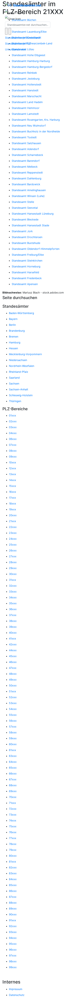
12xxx (12, 468)
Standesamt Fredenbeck (27, 278)
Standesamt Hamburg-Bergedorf (32, 66)
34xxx (13, 597)
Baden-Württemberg (21, 313)
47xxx (12, 667)
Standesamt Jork (22, 231)
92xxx (13, 926)
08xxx (13, 450)
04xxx (13, 433)
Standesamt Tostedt (24, 137)
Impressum (15, 989)
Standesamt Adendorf (25, 149)
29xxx (13, 568)
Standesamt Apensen (25, 284)
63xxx (13, 756)
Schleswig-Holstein (21, 395)
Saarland (14, 377)
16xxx (12, 491)
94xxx (13, 937)
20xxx (13, 515)
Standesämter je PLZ (18, 43)
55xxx (13, 714)
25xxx (13, 544)
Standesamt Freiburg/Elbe (28, 254)
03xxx (13, 427)
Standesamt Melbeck (25, 166)
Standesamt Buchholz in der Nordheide (36, 131)
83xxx (13, 873)
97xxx (12, 955)
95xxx (13, 943)
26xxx (13, 550)
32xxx (13, 585)
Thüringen (15, 401)
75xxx (12, 826)
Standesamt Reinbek (24, 72)
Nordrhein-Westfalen (21, 366)
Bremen (13, 336)
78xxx (12, 844)
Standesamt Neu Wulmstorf (29, 125)
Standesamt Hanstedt (25, 90)
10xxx (12, 462)
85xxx (13, 885)
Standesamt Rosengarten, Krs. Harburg (36, 119)
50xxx (13, 685)
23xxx (13, 532)
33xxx (13, 591)
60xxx (13, 744)
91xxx (12, 920)
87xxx (12, 896)
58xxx (13, 732)
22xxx (13, 527)
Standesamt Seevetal (25, 207)
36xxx (13, 609)
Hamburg (14, 342)
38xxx (13, 621)
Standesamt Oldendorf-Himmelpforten (35, 248)
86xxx (13, 891)
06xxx (13, 439)
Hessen (13, 348)
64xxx (13, 761)
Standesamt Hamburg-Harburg (31, 61)
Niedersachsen (18, 360)
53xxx (13, 703)
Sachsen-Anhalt (18, 389)
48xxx (13, 673)
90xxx (13, 914)
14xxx (12, 480)
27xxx (12, 556)
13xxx (12, 474)
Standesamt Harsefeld (25, 272)
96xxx (13, 949)
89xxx (13, 908)
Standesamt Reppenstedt (27, 172)
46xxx (13, 662)
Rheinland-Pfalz (18, 371)
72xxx (12, 808)
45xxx (13, 656)
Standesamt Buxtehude (26, 243)
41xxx (12, 638)
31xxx (12, 579)
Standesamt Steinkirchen (27, 260)
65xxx (13, 767)
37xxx (12, 615)
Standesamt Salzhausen (26, 143)
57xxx (12, 726)
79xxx (12, 849)
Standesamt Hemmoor (25, 108)
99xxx (13, 967)
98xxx (13, 961)
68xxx (13, 785)
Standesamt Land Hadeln (27, 102)
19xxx (12, 509)
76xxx (12, 832)
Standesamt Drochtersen (27, 237)
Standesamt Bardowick (26, 184)
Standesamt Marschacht (27, 96)
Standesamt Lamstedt (25, 113)
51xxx (12, 691)
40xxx (13, 632)
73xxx (12, 814)
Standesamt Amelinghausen (29, 190)
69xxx (13, 791)
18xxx (12, 503)
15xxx (12, 486)
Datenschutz (16, 995)
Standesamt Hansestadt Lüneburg (33, 213)
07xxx (12, 444)
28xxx (13, 562)
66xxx (13, 773)
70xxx (12, 797)
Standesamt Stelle (23, 201)
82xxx (13, 867)
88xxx (13, 902)
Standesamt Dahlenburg (26, 178)
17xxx (12, 497)
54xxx (13, 709)
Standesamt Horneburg (26, 266)
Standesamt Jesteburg (26, 78)
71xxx (12, 802)
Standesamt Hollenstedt (26, 84)
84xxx (13, 879)
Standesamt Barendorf (26, 160)
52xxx (13, 697)
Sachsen (14, 383)
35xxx (13, 603)
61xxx (12, 750)
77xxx (12, 838)
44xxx (13, 650)
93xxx (13, 932)
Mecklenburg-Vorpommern (25, 354)
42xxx (13, 644)
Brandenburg (17, 330)
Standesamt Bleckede (25, 219)
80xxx (13, 855)
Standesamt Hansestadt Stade (30, 225)
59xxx (13, 738)
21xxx (12, 521)
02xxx (13, 421)
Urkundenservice (15, 49)
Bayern (13, 319)
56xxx (13, 720)
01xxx (12, 415)
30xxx (13, 574)
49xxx (13, 679)
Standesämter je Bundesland (22, 37)
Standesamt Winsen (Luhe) (28, 196)
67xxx (12, 779)
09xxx (13, 456)
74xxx (12, 820)
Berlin (12, 324)
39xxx (13, 626)
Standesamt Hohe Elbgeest (28, 55)
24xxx (13, 538)
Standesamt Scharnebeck (27, 155)
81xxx (12, 861)
